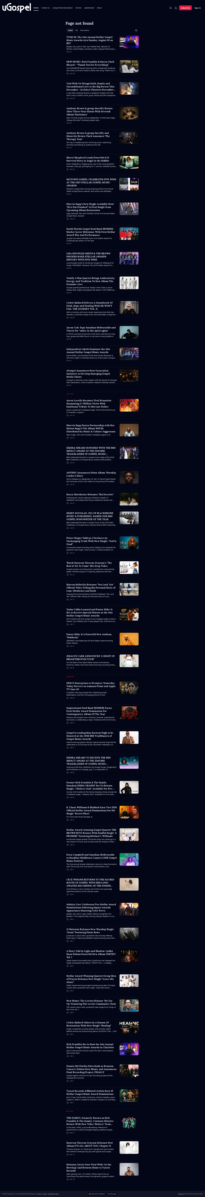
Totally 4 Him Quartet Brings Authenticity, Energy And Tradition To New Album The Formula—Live (90, 281)
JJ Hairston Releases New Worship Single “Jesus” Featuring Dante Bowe (90, 931)
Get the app (112, 1194)
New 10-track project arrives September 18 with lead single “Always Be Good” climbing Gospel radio (90, 119)
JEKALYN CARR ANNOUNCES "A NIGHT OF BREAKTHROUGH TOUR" (90, 658)
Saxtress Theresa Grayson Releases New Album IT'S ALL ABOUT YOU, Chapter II (89, 1144)
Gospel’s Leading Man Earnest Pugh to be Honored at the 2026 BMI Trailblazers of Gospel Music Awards (89, 735)
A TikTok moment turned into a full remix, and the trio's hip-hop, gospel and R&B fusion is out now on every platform (90, 335)
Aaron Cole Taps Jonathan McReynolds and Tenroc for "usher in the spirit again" (91, 329)
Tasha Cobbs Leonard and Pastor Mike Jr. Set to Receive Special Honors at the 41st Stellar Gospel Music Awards (89, 612)
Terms (45, 1194)
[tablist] (78, 30)
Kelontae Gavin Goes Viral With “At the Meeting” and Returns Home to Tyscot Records (88, 1167)
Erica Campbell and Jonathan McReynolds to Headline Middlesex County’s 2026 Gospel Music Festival (91, 857)
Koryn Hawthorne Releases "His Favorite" (90, 494)
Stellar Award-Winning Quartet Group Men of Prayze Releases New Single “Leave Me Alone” (91, 979)
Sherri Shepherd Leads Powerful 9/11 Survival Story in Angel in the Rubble (87, 159)
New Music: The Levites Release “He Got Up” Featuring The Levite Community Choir (91, 1002)
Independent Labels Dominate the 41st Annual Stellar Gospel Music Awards (88, 351)
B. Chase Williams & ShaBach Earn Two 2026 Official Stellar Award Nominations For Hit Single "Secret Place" (91, 810)
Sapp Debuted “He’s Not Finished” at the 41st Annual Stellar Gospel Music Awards (90, 214)
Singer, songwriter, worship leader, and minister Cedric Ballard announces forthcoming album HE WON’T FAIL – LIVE (91, 1030)
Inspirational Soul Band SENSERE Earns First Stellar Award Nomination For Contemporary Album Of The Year (89, 711)
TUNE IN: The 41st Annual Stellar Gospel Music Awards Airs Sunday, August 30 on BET (89, 40)
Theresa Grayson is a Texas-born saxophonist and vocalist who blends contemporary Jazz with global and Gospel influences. (90, 1150)
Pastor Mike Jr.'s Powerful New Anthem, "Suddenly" (89, 636)
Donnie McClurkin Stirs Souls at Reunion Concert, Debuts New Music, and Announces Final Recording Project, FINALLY (91, 1069)
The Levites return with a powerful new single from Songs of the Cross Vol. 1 (91, 1008)
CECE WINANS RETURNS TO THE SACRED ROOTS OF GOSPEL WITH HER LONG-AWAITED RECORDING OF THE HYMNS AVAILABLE (90, 882)
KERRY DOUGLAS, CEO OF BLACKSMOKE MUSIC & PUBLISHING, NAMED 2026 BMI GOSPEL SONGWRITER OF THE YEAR (89, 516)
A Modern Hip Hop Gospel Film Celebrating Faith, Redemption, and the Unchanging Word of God (86, 693)
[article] (102, 46)
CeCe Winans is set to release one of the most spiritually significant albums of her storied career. (89, 890)
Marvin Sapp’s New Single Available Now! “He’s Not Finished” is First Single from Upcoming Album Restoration (90, 207)
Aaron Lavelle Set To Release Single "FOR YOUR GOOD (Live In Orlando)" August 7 (90, 411)
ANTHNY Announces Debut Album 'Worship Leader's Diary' (91, 474)
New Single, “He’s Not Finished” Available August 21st (88, 435)
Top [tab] (76, 30)
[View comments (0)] (84, 54)
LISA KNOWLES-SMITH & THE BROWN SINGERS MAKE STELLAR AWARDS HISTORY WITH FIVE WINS (88, 256)
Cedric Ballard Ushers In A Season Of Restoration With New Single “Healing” (88, 1024)
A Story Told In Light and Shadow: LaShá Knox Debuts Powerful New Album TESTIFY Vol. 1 (91, 954)
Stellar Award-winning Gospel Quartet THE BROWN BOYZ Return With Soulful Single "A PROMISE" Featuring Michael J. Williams (91, 832)
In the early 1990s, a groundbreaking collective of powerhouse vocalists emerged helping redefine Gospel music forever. (89, 1128)
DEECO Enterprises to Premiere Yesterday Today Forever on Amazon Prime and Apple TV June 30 (91, 686)
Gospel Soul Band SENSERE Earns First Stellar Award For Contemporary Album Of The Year (89, 239)
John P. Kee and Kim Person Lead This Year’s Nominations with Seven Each (89, 1051)
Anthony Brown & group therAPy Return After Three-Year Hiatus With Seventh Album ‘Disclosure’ (89, 111)
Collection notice (53, 1194)
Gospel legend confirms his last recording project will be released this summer (89, 1076)
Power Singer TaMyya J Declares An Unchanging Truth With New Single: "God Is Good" (91, 541)
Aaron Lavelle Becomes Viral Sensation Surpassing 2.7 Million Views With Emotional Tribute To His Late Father (88, 403)
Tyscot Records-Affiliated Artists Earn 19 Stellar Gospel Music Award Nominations (90, 1092)
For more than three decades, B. (79, 817)
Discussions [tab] (84, 30)
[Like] (68, 126)
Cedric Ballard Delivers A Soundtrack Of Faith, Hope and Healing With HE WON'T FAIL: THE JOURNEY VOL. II (89, 305)
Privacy (39, 1194)
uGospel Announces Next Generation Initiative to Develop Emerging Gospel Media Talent (88, 373)
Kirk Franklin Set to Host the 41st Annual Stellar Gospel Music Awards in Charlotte (90, 1046)
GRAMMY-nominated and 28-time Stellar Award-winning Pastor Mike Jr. (89, 641)
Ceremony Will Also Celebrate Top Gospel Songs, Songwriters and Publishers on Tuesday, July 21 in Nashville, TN (91, 768)
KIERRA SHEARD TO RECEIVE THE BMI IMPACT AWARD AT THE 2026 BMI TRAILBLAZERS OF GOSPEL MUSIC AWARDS (88, 760)
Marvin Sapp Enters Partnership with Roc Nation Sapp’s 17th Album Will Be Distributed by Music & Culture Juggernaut (90, 428)
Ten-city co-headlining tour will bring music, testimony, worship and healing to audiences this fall (88, 143)
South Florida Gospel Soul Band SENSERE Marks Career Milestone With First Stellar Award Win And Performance (90, 231)
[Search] (170, 7)
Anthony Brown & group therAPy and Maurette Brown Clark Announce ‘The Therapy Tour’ (88, 136)
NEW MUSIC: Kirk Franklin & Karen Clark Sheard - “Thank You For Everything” (90, 63)
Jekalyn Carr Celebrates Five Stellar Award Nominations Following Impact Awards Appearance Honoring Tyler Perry (91, 907)
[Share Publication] (175, 7)
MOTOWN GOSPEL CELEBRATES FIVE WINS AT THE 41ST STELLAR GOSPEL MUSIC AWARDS (91, 182)
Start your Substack (98, 1194)
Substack (181, 1194)
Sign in (198, 8)
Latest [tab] (70, 30)
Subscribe (185, 8)
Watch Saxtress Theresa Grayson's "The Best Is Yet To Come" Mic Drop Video (89, 564)
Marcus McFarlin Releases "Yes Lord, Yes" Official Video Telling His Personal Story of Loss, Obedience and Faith (90, 587)
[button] (36, 8)
